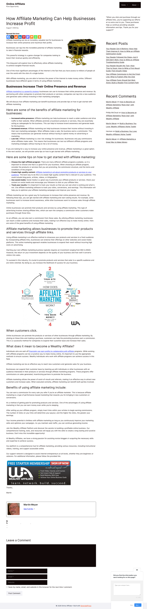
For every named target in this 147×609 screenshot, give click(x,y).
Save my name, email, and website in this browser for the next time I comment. (40, 587)
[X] (12, 37)
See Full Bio (28, 509)
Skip (131, 605)
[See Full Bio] (34, 509)
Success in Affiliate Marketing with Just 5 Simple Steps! (27, 525)
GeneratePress (86, 606)
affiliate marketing (14, 523)
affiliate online (25, 523)
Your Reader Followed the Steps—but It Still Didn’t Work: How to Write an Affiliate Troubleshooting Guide (122, 59)
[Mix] (31, 37)
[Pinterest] (24, 37)
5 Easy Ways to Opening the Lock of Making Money (26, 527)
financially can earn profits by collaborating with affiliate (51, 351)
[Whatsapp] (35, 37)
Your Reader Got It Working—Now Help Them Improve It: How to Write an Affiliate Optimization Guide (123, 51)
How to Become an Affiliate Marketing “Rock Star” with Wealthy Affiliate (120, 105)
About (134, 5)
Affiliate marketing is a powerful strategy (22, 91)
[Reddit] (16, 37)
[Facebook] (8, 37)
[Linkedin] (20, 37)
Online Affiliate (15, 3)
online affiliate (13, 521)
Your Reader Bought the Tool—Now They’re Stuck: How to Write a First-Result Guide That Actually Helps (123, 68)
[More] (39, 37)
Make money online (37, 523)
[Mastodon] (28, 37)
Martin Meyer (111, 102)
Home (123, 5)
